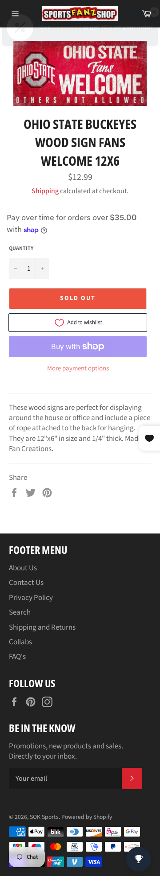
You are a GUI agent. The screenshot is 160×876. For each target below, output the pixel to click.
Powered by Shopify (86, 817)
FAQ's (17, 656)
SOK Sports (44, 817)
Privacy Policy (31, 597)
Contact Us (26, 582)
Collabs (20, 642)
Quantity (21, 248)
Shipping (45, 191)
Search (20, 612)
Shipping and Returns (42, 627)
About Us (23, 568)
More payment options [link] (78, 368)
